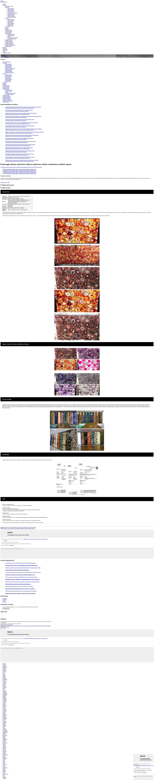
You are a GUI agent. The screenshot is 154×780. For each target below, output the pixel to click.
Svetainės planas (10, 624)
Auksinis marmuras (11, 13)
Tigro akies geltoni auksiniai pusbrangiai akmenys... (18, 584)
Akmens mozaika (8, 39)
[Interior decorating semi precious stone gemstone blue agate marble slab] (22, 567)
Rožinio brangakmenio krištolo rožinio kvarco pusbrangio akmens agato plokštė (20, 527)
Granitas (6, 18)
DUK (4, 51)
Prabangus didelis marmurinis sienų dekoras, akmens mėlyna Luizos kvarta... (19, 108)
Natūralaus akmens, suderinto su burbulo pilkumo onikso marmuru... (22, 579)
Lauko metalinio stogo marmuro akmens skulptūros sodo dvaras (17, 158)
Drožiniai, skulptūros (9, 44)
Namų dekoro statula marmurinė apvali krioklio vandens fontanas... (18, 145)
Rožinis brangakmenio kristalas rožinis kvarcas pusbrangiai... (20, 593)
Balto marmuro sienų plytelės (6, 625)
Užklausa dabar (3, 622)
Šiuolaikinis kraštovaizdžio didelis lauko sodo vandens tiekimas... (17, 148)
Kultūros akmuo (8, 46)
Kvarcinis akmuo (11, 35)
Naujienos (5, 48)
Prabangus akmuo (8, 30)
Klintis (6, 27)
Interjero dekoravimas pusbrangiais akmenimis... (17, 570)
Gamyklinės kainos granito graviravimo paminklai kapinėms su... (17, 123)
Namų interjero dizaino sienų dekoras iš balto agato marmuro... (17, 111)
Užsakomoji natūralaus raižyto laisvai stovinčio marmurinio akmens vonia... (19, 161)
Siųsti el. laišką (3, 628)
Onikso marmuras (8, 31)
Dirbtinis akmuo (8, 33)
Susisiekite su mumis (7, 52)
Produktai (5, 5)
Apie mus (5, 50)
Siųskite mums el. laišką (5, 182)
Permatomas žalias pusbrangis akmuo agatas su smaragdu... (20, 588)
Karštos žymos (3, 624)
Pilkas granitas (10, 21)
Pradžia (4, 4)
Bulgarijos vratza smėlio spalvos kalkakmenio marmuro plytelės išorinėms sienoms (19, 528)
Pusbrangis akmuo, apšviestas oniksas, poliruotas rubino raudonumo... (18, 136)
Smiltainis (7, 29)
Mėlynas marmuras (11, 16)
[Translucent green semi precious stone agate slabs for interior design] (19, 586)
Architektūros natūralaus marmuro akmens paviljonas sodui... (16, 155)
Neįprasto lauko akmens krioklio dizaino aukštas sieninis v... (16, 142)
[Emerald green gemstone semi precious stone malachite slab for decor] (20, 563)
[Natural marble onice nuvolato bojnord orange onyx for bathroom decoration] (23, 572)
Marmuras (7, 7)
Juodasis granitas (11, 19)
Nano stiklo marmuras (12, 38)
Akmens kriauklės (8, 42)
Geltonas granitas (11, 23)
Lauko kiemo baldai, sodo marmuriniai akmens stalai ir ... (16, 120)
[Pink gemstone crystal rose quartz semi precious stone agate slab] (21, 591)
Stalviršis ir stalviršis (9, 40)
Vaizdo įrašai (5, 49)
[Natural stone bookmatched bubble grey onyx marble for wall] (21, 577)
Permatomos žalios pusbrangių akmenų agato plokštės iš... (16, 139)
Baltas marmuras (11, 8)
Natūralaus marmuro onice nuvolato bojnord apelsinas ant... (20, 574)
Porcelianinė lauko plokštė (13, 37)
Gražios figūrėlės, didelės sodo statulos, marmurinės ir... (15, 126)
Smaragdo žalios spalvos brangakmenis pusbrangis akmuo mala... (21, 565)
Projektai (4, 47)
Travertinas (7, 26)
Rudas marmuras (11, 11)
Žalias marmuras (11, 14)
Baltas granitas (10, 22)
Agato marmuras (8, 32)
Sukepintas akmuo (11, 34)
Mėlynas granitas (11, 20)
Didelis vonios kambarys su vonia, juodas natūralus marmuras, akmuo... (18, 133)
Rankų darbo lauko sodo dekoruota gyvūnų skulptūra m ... (16, 117)
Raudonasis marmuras (12, 17)
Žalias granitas (10, 24)
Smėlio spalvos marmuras (12, 12)
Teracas (9, 36)
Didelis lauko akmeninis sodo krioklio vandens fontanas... (16, 151)
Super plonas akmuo (9, 6)
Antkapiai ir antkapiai (9, 43)
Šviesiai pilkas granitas (46, 625)
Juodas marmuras (11, 10)
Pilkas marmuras (11, 9)
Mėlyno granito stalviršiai (37, 625)
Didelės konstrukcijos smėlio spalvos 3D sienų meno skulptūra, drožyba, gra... (20, 129)
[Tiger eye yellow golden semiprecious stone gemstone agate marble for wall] (22, 581)
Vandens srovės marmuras (10, 45)
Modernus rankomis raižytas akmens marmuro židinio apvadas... (17, 114)
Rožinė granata (10, 25)
